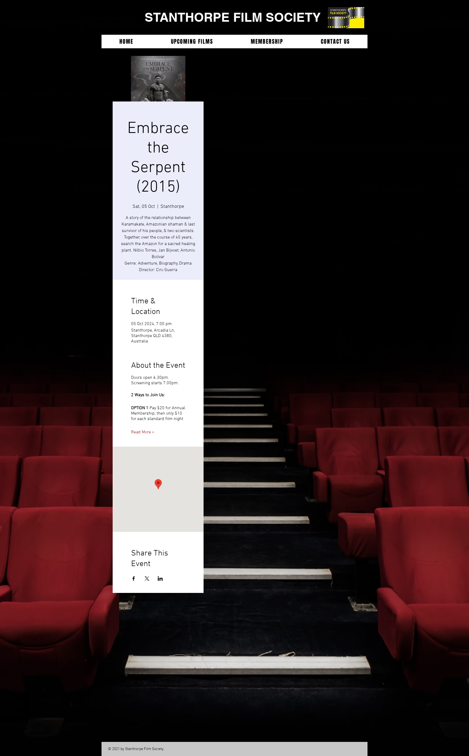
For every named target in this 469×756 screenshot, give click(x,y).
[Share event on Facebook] (133, 578)
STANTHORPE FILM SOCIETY (233, 17)
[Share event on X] (147, 578)
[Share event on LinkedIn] (160, 578)
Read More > (142, 432)
